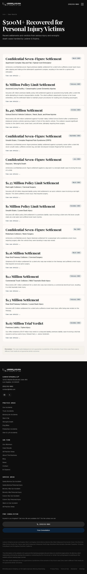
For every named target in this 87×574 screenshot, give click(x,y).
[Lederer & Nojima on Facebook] (4, 395)
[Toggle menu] (82, 4)
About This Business (10, 455)
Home (4, 14)
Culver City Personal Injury (12, 499)
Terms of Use (65, 569)
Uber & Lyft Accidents (10, 433)
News (4, 462)
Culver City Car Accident (11, 496)
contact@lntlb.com (9, 389)
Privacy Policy (54, 569)
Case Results (7, 448)
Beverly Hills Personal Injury (12, 492)
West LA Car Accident (10, 503)
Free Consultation (43, 530)
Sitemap (81, 569)
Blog (4, 459)
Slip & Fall (6, 418)
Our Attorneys (7, 444)
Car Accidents (7, 407)
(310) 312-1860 (73, 4)
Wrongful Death (8, 422)
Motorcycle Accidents (10, 415)
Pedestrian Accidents (10, 429)
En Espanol (6, 470)
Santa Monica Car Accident (12, 481)
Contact (5, 466)
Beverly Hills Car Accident (11, 489)
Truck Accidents (8, 411)
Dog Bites (6, 425)
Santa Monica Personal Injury (13, 485)
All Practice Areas (9, 452)
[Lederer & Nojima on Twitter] (9, 395)
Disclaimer (74, 569)
